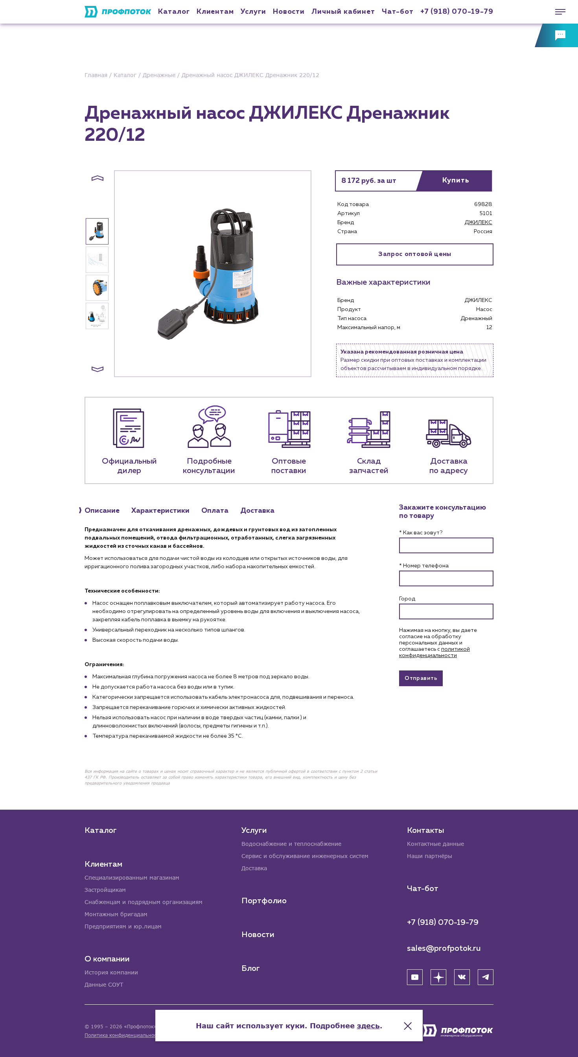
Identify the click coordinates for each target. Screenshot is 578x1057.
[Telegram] (485, 977)
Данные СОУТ (104, 984)
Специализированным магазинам (132, 877)
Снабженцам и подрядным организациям (143, 902)
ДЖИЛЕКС (478, 222)
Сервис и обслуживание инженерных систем (304, 856)
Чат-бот (397, 11)
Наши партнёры (429, 856)
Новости (257, 935)
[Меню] (556, 12)
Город (407, 599)
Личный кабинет (343, 11)
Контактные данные (435, 843)
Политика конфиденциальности (123, 1035)
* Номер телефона (424, 566)
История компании (111, 972)
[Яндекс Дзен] (438, 977)
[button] (97, 178)
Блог (250, 968)
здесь (368, 1025)
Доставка (254, 868)
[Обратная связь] (556, 35)
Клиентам (215, 11)
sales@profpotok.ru (444, 948)
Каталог (174, 11)
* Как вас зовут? (420, 533)
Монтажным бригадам (116, 914)
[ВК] (462, 977)
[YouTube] (415, 977)
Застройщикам (105, 889)
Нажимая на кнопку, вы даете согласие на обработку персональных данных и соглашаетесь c (438, 643)
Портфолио (264, 901)
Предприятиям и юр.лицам (123, 926)
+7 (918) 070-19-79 (456, 11)
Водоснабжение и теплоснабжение (291, 843)
